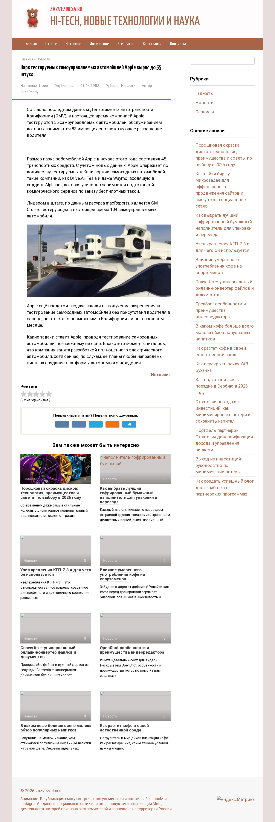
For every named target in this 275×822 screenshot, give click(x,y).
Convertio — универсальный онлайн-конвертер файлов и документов (48, 652)
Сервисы (205, 111)
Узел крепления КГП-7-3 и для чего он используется (55, 572)
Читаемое (73, 44)
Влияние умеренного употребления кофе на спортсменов (122, 574)
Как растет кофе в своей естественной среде (124, 728)
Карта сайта (152, 44)
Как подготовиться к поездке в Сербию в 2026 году (222, 386)
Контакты (178, 44)
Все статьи (126, 44)
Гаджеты (205, 93)
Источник (161, 374)
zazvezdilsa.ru (66, 9)
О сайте (51, 44)
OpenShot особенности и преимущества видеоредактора (132, 650)
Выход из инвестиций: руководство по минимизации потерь (219, 465)
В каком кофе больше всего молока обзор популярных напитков (55, 728)
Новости (128, 85)
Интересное (99, 44)
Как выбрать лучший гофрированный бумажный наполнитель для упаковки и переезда (128, 495)
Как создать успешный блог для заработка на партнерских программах (225, 488)
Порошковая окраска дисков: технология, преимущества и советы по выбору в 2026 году (50, 493)
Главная (31, 44)
